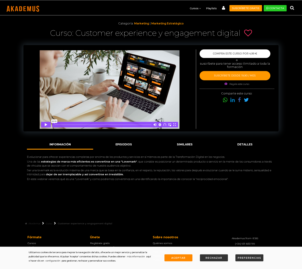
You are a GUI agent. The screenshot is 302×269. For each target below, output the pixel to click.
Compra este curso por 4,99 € (235, 53)
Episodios (124, 144)
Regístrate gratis (100, 243)
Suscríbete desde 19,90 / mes (235, 75)
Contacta (276, 8)
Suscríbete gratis (245, 8)
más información (136, 256)
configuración (52, 260)
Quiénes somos (162, 243)
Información (60, 144)
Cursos (31, 243)
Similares (185, 144)
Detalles (245, 144)
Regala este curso (239, 84)
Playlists (211, 8)
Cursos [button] (194, 8)
